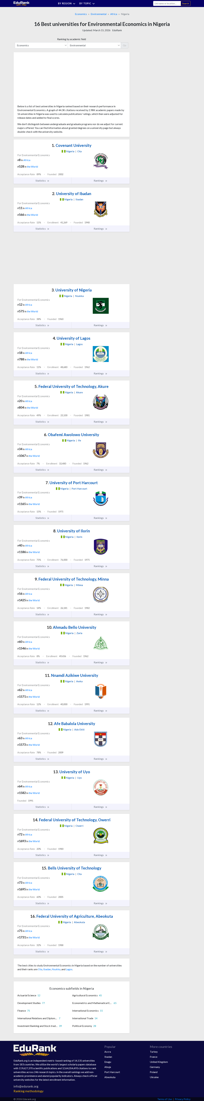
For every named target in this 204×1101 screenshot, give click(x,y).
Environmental (98, 13)
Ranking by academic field (71, 39)
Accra (107, 1051)
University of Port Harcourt (72, 482)
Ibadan (47, 969)
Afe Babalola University (71, 723)
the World (32, 166)
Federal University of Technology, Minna (72, 579)
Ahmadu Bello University (71, 627)
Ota (40, 969)
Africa (113, 13)
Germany (155, 1066)
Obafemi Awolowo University (71, 434)
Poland (153, 1071)
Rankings (99, 180)
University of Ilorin (71, 531)
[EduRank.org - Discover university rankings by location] (21, 3)
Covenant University (71, 145)
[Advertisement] (41, 79)
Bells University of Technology (71, 868)
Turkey (154, 1051)
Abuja (107, 1066)
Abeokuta (109, 1077)
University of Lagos (71, 338)
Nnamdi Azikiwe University (71, 675)
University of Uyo (71, 771)
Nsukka (56, 969)
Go (124, 45)
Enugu (107, 1061)
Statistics (41, 180)
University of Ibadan (71, 193)
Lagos (69, 969)
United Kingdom (159, 1061)
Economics (81, 13)
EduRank (117, 30)
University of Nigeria (71, 290)
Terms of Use (164, 1099)
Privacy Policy (182, 1099)
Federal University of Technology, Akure (72, 386)
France (153, 1056)
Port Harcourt (112, 1071)
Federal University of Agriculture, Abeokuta (71, 916)
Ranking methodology (29, 1091)
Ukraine (154, 1077)
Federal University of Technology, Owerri (71, 819)
